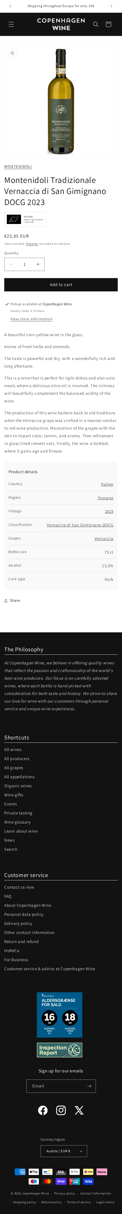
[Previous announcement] (10, 6)
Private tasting (18, 813)
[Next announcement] (111, 6)
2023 (109, 511)
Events (10, 804)
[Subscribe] (89, 1086)
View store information (31, 318)
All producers (17, 758)
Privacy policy (64, 1193)
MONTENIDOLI (18, 166)
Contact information (96, 1193)
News (9, 840)
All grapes (13, 767)
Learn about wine (21, 831)
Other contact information (29, 932)
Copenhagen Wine (35, 1193)
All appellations (19, 776)
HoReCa (12, 950)
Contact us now (19, 887)
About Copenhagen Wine (27, 905)
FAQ (8, 896)
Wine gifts (13, 794)
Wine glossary (17, 822)
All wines (12, 749)
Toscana (105, 497)
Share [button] (15, 600)
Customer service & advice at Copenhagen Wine (49, 968)
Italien (107, 484)
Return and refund (21, 941)
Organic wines (18, 785)
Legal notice (105, 1202)
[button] (11, 24)
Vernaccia (103, 538)
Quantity (11, 253)
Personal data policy (24, 914)
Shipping (32, 244)
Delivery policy (18, 923)
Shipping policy (24, 1202)
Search (11, 849)
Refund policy (51, 1202)
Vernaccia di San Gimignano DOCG (80, 525)
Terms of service (79, 1202)
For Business (16, 959)
